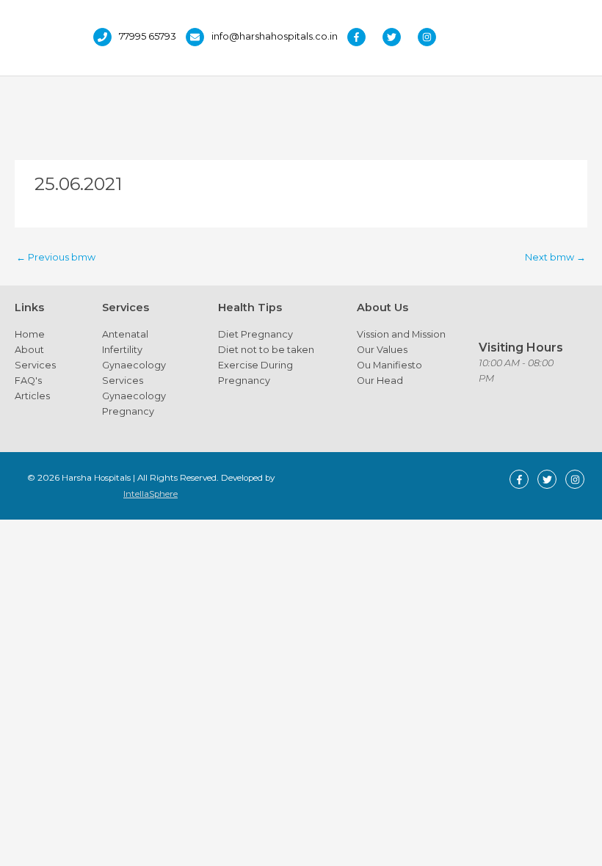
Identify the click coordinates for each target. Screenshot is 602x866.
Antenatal (125, 334)
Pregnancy (128, 411)
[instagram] (430, 37)
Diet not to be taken (266, 349)
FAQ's (28, 380)
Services (35, 365)
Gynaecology (134, 365)
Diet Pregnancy (255, 334)
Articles (32, 395)
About (29, 349)
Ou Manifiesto (389, 365)
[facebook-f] (363, 37)
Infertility (122, 349)
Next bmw (555, 257)
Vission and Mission (401, 334)
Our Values (382, 349)
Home (30, 334)
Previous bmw (55, 257)
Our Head (380, 380)
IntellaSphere (150, 494)
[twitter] (399, 37)
